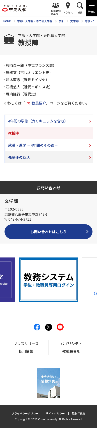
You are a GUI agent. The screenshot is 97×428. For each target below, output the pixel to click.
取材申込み (78, 413)
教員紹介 (39, 103)
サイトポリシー (55, 413)
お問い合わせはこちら (48, 231)
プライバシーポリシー (25, 413)
